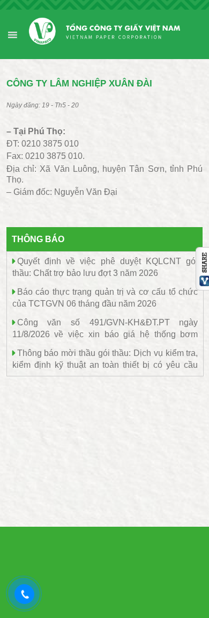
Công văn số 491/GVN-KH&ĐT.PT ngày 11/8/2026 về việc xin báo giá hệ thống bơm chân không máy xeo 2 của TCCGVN (105, 334)
